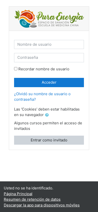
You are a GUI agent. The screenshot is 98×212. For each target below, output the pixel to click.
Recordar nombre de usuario (43, 69)
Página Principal (18, 193)
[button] (48, 115)
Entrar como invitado (49, 140)
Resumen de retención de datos (32, 199)
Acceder (49, 82)
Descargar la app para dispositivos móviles (42, 205)
